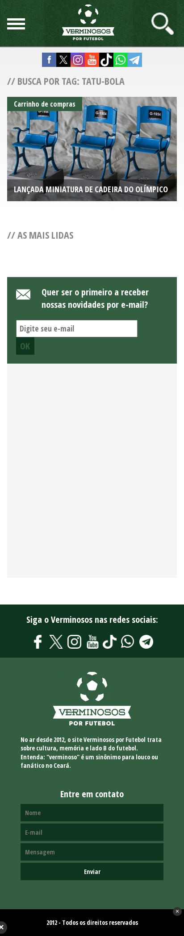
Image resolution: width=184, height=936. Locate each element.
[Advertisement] (92, 475)
